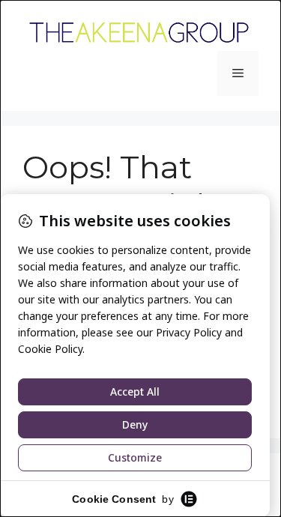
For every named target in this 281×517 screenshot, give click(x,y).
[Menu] (238, 73)
